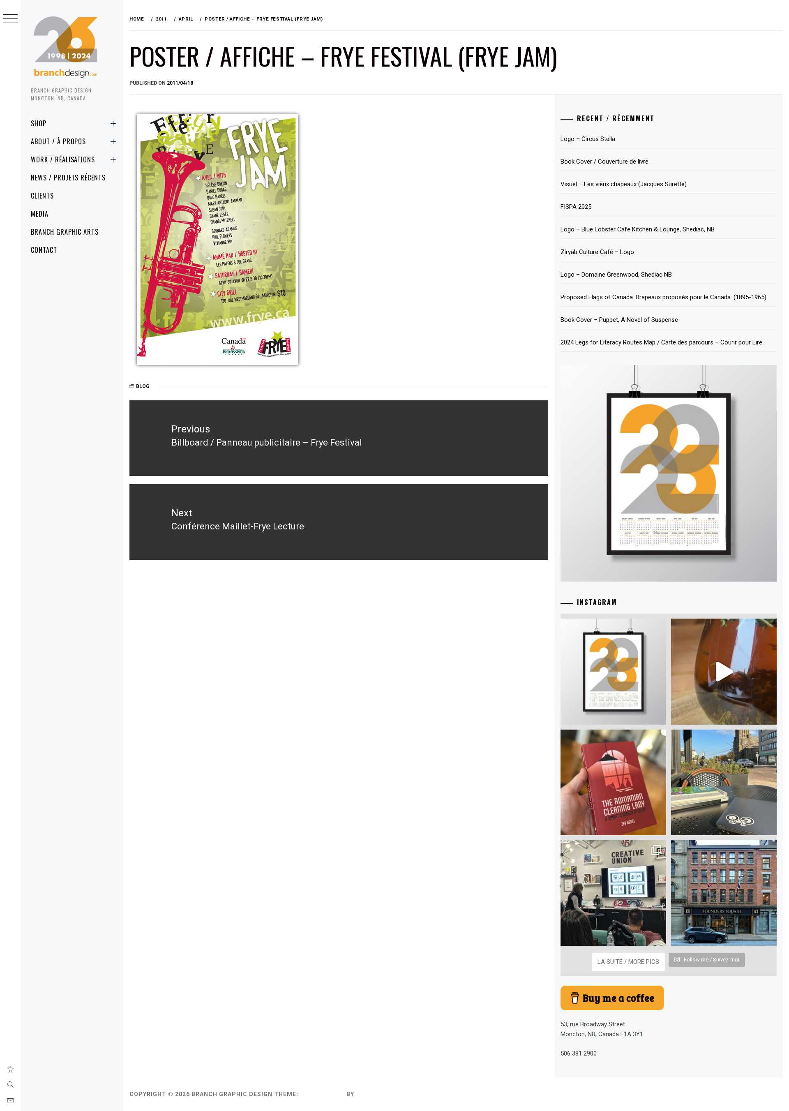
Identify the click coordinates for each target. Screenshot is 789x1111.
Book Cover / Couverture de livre (604, 161)
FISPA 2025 (576, 206)
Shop (38, 123)
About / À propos (58, 141)
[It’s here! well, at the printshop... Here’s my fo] (613, 671)
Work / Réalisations (63, 159)
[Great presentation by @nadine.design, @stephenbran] (613, 893)
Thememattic (379, 1094)
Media (39, 214)
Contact (44, 250)
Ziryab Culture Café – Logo (597, 252)
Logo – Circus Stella (588, 139)
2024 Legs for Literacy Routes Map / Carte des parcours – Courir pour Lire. (662, 342)
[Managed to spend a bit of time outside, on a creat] (724, 782)
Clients (42, 196)
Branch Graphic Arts (65, 232)
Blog (143, 386)
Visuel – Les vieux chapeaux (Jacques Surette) (624, 184)
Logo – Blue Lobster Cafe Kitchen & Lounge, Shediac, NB (638, 229)
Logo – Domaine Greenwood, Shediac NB (616, 274)
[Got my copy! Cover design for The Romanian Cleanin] (613, 782)
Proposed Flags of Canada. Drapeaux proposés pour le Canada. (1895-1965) (663, 297)
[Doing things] (724, 671)
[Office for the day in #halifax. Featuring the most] (724, 893)
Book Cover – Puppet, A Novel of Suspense (619, 319)
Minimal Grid (322, 1094)
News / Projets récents (68, 177)
